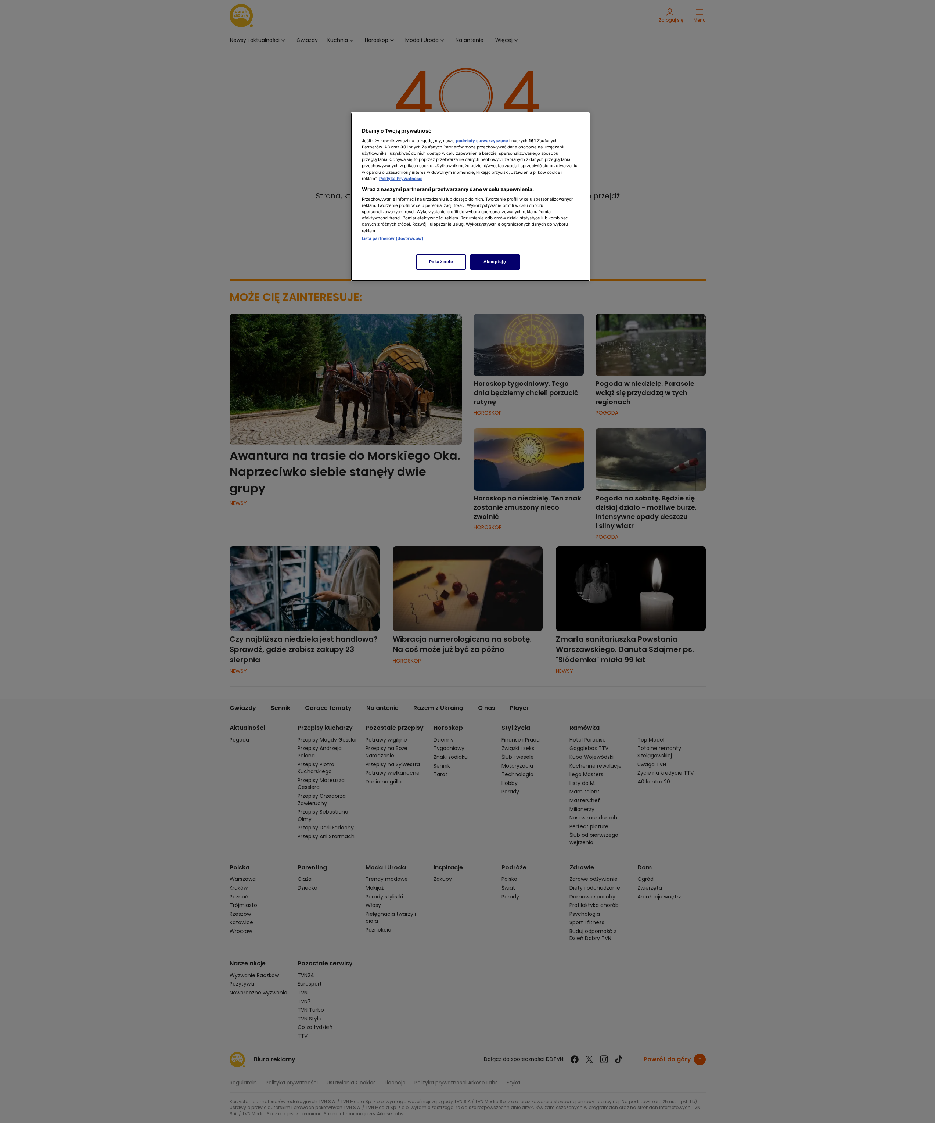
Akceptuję (494, 261)
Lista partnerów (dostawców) (393, 238)
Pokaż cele (441, 261)
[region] (470, 196)
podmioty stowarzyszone (482, 140)
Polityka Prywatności (400, 178)
